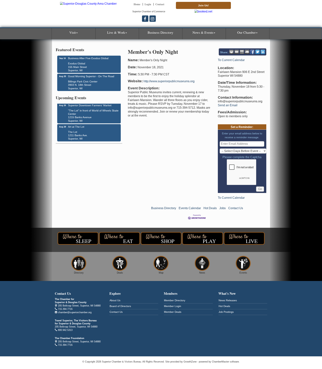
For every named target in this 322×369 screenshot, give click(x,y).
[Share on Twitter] (257, 52)
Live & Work (116, 32)
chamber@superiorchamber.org (74, 312)
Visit (72, 32)
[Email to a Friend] (236, 52)
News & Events (202, 32)
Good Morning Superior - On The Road (91, 76)
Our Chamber (246, 32)
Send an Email (227, 105)
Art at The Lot (76, 125)
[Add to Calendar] (242, 52)
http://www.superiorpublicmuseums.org (169, 81)
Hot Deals (210, 208)
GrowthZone (190, 361)
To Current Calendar (231, 60)
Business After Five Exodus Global (88, 58)
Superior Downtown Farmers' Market (89, 103)
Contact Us (235, 208)
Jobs (222, 208)
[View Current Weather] (247, 52)
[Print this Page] (231, 52)
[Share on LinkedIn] (263, 52)
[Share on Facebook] (252, 52)
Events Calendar (190, 208)
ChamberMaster (220, 361)
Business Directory (160, 32)
